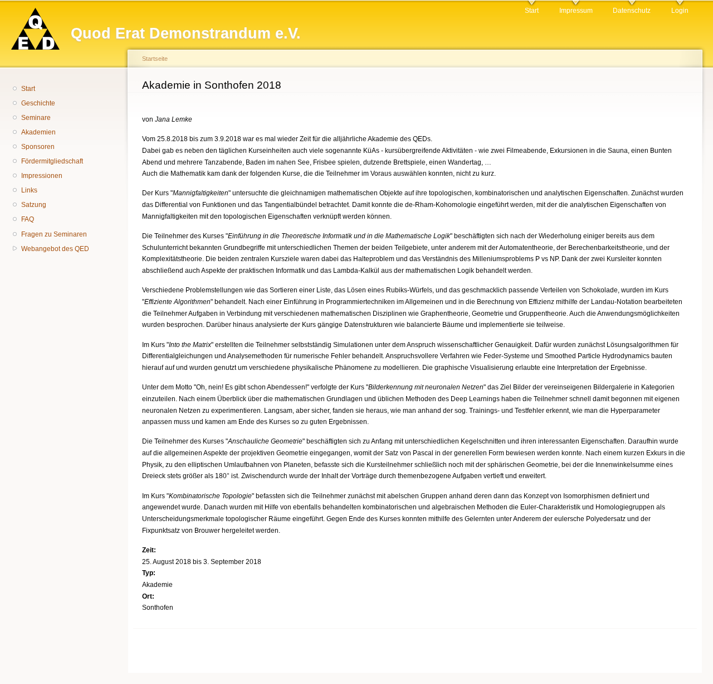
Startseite (155, 58)
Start (532, 11)
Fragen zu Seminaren (54, 234)
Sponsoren (38, 147)
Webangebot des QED (55, 249)
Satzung (33, 205)
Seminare (36, 118)
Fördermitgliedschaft (52, 161)
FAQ (27, 219)
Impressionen (41, 176)
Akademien (38, 132)
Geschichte (38, 103)
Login (679, 11)
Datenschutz (632, 11)
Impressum (576, 11)
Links (29, 190)
